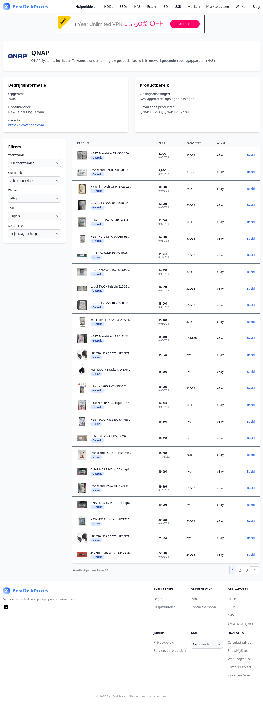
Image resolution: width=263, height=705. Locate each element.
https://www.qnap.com (26, 125)
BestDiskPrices (117, 696)
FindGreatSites (239, 675)
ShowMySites (238, 650)
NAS (137, 6)
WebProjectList (239, 659)
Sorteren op (16, 226)
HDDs (108, 6)
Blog (256, 6)
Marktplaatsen (217, 6)
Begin (158, 599)
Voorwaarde (16, 155)
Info (194, 599)
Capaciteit (15, 173)
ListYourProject (239, 667)
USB (178, 6)
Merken (194, 6)
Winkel (241, 6)
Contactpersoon (203, 607)
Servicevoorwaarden (170, 650)
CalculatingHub (239, 642)
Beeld (251, 155)
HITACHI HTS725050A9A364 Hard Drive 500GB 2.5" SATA (128, 220)
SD (166, 6)
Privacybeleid (164, 642)
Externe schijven (240, 623)
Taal (11, 208)
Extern (152, 6)
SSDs (124, 6)
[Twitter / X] (5, 607)
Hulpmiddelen (87, 6)
